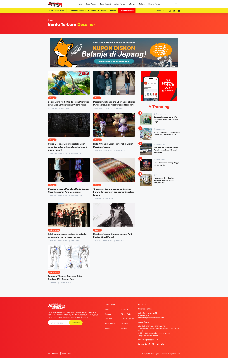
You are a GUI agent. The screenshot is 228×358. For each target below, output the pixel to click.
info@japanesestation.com (153, 318)
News (80, 4)
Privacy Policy (126, 314)
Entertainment (105, 4)
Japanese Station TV (78, 10)
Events (103, 10)
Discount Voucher (127, 10)
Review (113, 10)
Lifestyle (132, 4)
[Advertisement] (159, 205)
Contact (107, 314)
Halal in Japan (154, 4)
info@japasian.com (150, 340)
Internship (124, 309)
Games (93, 10)
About (106, 309)
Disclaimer (125, 323)
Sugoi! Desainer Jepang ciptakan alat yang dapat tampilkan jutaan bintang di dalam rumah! (67, 147)
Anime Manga (119, 4)
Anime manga (54, 230)
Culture (142, 4)
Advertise (108, 319)
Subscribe (76, 323)
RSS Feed (124, 328)
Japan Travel (91, 4)
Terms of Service (127, 319)
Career (107, 328)
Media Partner (109, 323)
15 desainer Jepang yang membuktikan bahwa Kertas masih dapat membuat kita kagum (113, 192)
